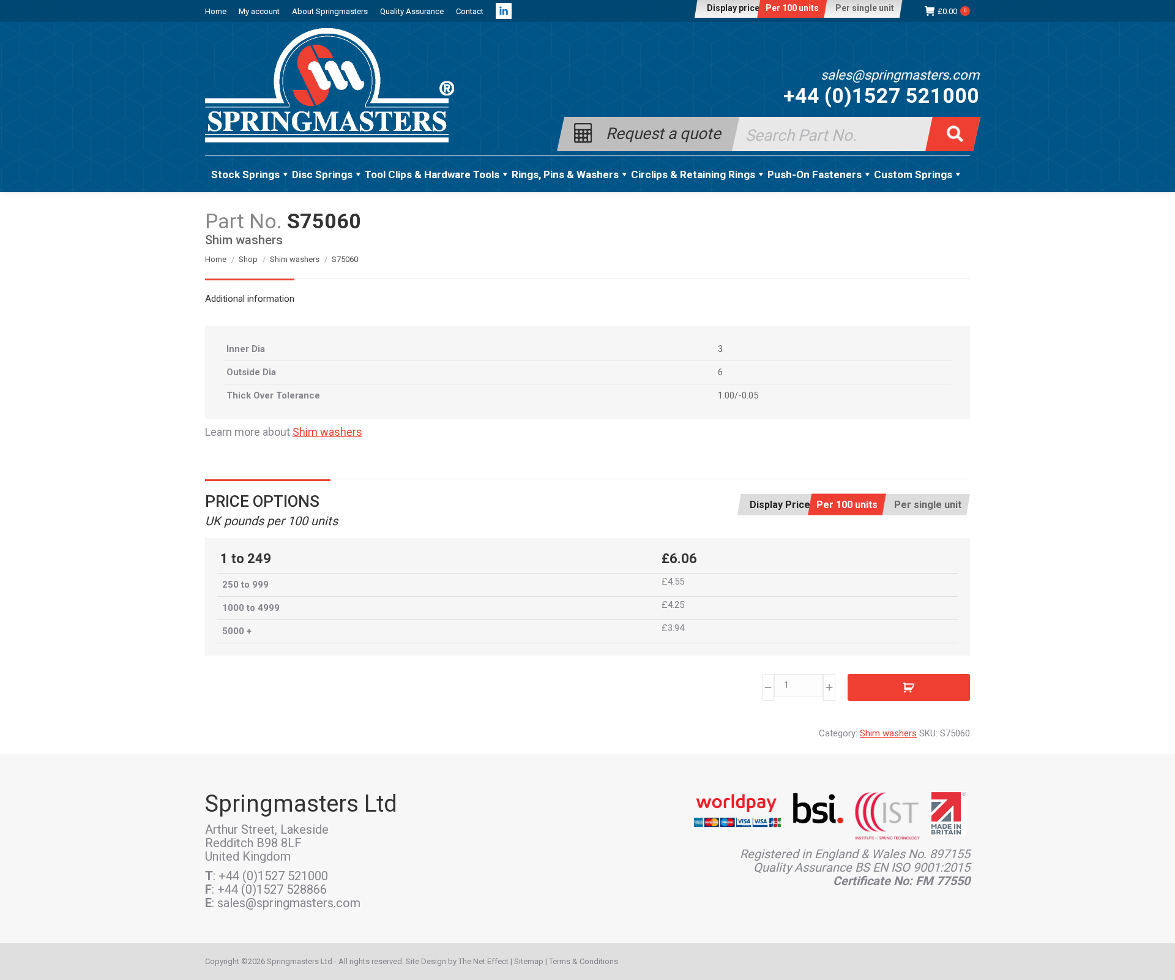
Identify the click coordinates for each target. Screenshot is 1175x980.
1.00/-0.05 (738, 395)
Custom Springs (913, 174)
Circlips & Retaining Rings (693, 174)
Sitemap (528, 961)
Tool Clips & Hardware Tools (432, 174)
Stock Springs (245, 174)
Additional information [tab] (249, 298)
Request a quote (663, 132)
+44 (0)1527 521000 (881, 95)
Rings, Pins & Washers (565, 174)
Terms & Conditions (583, 961)
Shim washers (327, 431)
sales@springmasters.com (900, 75)
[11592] (909, 687)
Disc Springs (322, 174)
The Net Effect (483, 961)
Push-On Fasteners (814, 174)
